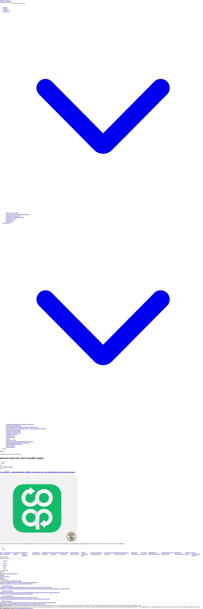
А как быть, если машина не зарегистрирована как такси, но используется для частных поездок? (26, 587)
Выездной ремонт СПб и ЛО (14, 444)
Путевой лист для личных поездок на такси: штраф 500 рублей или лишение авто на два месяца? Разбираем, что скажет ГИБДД (34, 588)
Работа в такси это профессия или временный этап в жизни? (16, 594)
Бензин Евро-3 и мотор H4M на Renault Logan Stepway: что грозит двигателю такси (22, 604)
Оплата (2, 578)
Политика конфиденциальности (8, 573)
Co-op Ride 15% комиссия (17, 553)
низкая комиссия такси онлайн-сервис (167, 553)
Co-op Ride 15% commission (8, 553)
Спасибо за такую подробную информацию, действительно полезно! (18, 597)
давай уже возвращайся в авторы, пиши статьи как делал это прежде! (19, 582)
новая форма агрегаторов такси (179, 553)
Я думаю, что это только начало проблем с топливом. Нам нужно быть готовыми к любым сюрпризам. (28, 602)
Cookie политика (4, 576)
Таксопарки (9, 221)
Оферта (2, 575)
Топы (4, 567)
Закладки (5, 570)
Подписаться (4, 462)
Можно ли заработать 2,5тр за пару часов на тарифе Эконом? (16, 583)
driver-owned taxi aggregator (55, 553)
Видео (8, 438)
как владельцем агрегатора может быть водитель (121, 553)
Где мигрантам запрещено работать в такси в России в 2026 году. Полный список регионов (25, 599)
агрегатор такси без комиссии (64, 553)
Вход (4, 448)
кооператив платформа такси (135, 553)
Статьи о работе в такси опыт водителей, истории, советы (22, 427)
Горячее (5, 8)
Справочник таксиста (6, 2)
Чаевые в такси (10, 435)
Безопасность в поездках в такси (15, 217)
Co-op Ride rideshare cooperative (25, 554)
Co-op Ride (1, 553)
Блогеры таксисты (11, 218)
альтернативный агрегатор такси (74, 553)
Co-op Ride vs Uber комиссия (36, 553)
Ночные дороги (10, 445)
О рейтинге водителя (12, 434)
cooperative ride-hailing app (46, 553)
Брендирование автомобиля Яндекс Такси (17, 443)
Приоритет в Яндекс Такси (13, 433)
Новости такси (10, 220)
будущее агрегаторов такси (84, 554)
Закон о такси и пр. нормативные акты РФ (17, 214)
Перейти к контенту (5, 0)
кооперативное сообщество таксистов (154, 553)
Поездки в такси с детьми (13, 431)
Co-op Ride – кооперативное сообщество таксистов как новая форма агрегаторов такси (37, 472)
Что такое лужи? (10, 437)
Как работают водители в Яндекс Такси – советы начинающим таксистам (26, 428)
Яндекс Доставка (11, 440)
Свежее (5, 7)
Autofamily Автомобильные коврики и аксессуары (20, 424)
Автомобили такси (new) (13, 216)
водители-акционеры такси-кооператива (96, 553)
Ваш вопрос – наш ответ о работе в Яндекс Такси (19, 441)
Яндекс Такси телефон (12, 213)
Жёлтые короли (10, 447)
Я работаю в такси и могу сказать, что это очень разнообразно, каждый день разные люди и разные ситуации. (30, 592)
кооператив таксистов (144, 553)
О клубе (5, 561)
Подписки (6, 10)
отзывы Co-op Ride (188, 553)
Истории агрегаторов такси (13, 425)
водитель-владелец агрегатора (109, 553)
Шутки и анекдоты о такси (13, 430)
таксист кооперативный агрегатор (195, 554)
